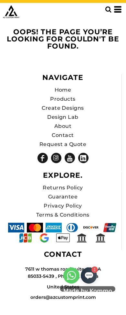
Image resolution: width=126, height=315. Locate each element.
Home (63, 90)
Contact (63, 135)
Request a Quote (62, 144)
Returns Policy (63, 188)
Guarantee (63, 197)
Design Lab (63, 117)
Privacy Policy (63, 206)
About (62, 126)
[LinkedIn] (83, 158)
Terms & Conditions (62, 215)
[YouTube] (70, 158)
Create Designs (63, 108)
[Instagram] (56, 158)
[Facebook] (42, 158)
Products (63, 99)
